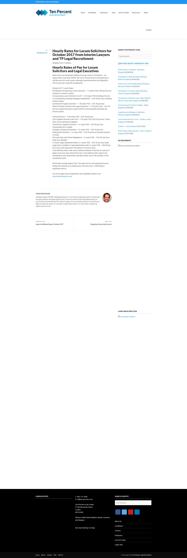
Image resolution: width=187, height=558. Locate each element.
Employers (104, 13)
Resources (136, 13)
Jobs (113, 13)
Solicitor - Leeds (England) (127, 126)
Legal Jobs (119, 545)
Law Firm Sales (123, 13)
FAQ (55, 555)
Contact (148, 30)
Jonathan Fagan (43, 194)
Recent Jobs (143, 63)
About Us (118, 521)
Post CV (60, 555)
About (146, 13)
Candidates (92, 13)
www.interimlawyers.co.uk (62, 176)
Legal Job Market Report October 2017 (49, 224)
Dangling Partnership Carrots (101, 224)
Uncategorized (42, 53)
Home (83, 13)
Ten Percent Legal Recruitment (142, 555)
